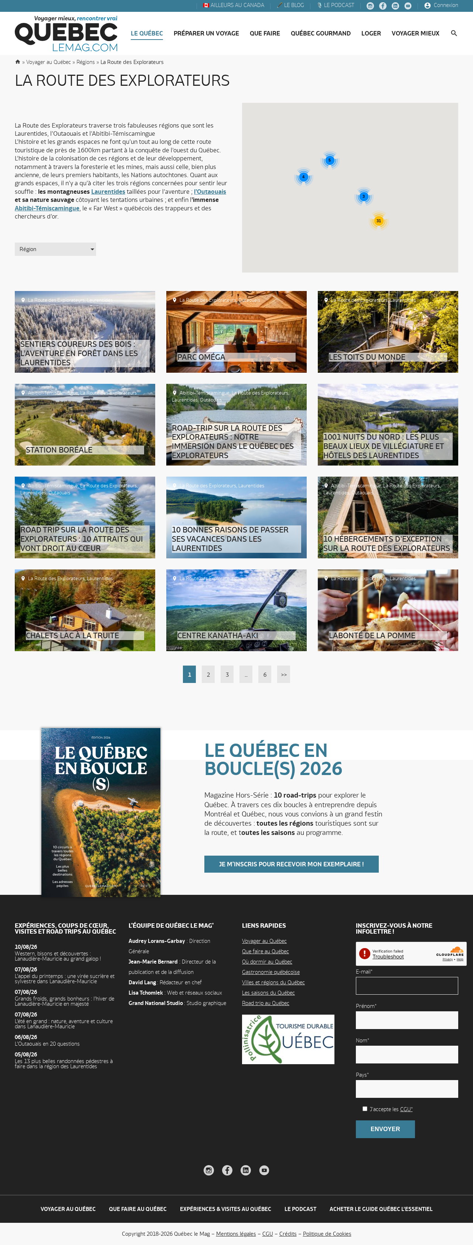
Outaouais (249, 300)
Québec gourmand (321, 33)
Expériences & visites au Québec (225, 1209)
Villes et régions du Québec (273, 982)
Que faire (265, 33)
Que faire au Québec (265, 951)
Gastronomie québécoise (271, 972)
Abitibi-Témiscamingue (47, 208)
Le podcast (300, 1209)
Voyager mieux (415, 33)
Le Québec (147, 33)
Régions (85, 62)
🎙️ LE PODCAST (334, 5)
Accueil (18, 61)
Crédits (288, 1234)
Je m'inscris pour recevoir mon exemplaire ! (291, 864)
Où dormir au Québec (267, 961)
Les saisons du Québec (268, 992)
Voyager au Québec (264, 941)
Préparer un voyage (206, 33)
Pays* (362, 1075)
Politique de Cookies (327, 1234)
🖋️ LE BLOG (289, 5)
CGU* (406, 1109)
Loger (371, 33)
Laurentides (108, 191)
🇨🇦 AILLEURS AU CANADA (232, 5)
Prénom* (366, 1006)
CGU (267, 1234)
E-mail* (364, 971)
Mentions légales (236, 1234)
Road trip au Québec (265, 1003)
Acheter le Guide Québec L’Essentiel (381, 1209)
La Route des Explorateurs (56, 300)
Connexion (445, 5)
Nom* (362, 1040)
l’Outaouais (210, 191)
